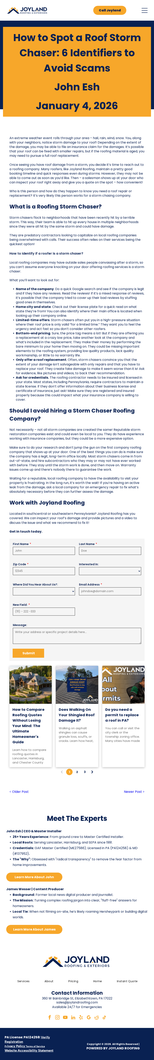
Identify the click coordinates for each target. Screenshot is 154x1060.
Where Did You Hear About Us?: (35, 585)
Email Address (89, 585)
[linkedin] (73, 1018)
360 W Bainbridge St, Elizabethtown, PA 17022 (77, 998)
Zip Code (19, 564)
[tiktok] (104, 1018)
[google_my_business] (88, 1018)
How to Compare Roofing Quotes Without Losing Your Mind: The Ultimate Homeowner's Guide (28, 725)
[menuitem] (23, 981)
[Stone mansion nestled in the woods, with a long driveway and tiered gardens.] (30, 685)
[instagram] (57, 1018)
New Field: (20, 605)
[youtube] (65, 1018)
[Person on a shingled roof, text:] (77, 685)
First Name (21, 544)
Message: (20, 625)
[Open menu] (145, 10)
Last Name (87, 544)
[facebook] (49, 1018)
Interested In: (89, 564)
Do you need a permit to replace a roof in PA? (122, 715)
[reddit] (96, 1018)
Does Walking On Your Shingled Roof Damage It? (77, 715)
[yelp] (81, 1018)
